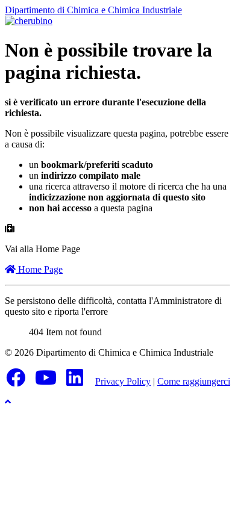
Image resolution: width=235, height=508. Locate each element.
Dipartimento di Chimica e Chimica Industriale (93, 10)
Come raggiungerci (193, 381)
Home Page (39, 269)
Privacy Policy (123, 381)
